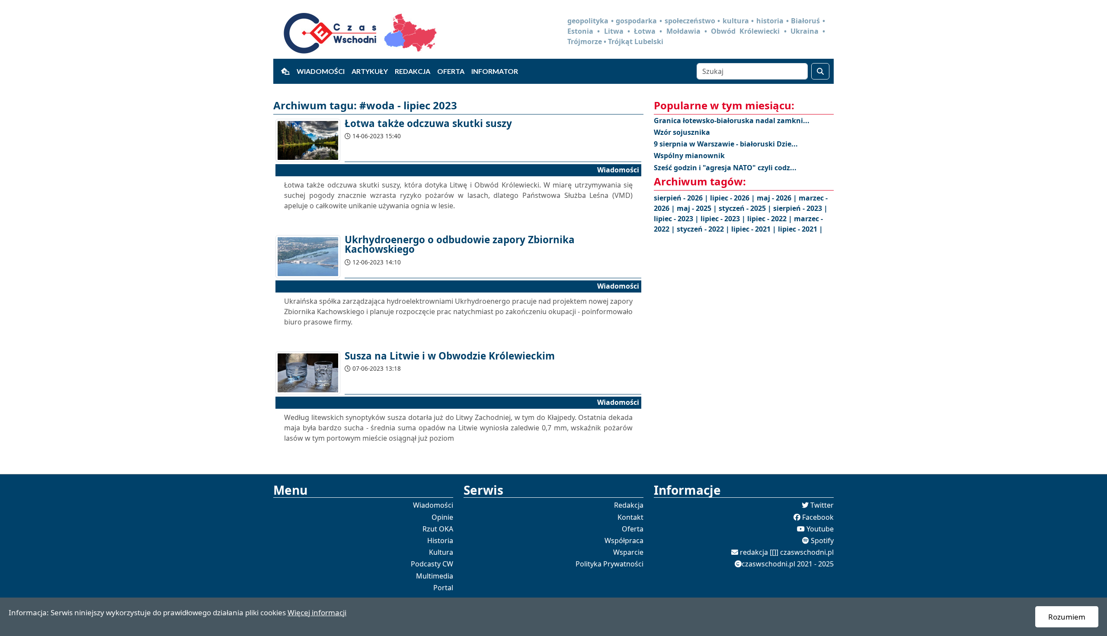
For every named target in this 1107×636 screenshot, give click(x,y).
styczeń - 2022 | (704, 229)
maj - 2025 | (698, 208)
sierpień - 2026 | (682, 198)
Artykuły (370, 71)
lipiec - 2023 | (677, 218)
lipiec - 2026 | (733, 198)
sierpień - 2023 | (800, 208)
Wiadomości (321, 71)
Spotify (822, 540)
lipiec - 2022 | (770, 218)
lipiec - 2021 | (754, 229)
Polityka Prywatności (609, 564)
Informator (494, 71)
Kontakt (630, 517)
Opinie (442, 517)
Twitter (822, 505)
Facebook (818, 517)
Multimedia (434, 576)
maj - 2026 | (778, 198)
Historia (440, 540)
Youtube (820, 529)
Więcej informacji (317, 612)
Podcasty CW (432, 564)
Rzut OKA (437, 529)
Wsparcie (628, 552)
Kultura (441, 552)
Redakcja (412, 71)
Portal (443, 587)
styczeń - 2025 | (746, 208)
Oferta (450, 71)
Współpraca (624, 540)
